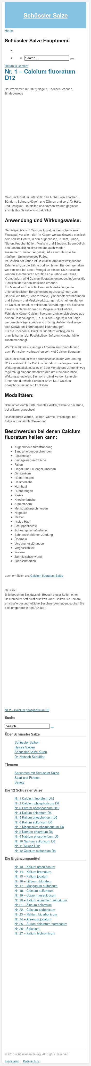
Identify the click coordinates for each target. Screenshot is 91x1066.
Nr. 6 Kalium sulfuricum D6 (33, 822)
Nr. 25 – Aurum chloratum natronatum (41, 923)
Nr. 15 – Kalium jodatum (31, 876)
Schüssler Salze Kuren (31, 751)
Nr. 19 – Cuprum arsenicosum (35, 895)
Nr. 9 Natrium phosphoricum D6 (36, 836)
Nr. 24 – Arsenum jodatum (33, 919)
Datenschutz (31, 1061)
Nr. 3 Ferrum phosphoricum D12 (37, 807)
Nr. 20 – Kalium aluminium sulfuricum (41, 900)
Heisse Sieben (25, 747)
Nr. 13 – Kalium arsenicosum (35, 866)
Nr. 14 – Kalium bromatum (33, 871)
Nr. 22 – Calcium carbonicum (35, 909)
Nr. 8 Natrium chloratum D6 (34, 831)
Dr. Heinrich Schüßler (29, 756)
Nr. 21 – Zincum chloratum (33, 904)
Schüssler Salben (27, 742)
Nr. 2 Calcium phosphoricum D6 (37, 803)
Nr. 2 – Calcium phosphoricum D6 (27, 710)
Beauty (20, 782)
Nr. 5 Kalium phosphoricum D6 (36, 817)
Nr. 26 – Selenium (27, 928)
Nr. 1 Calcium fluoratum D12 (34, 798)
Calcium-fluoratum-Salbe (46, 575)
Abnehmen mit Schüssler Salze (37, 772)
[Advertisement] (45, 144)
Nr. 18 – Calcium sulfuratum (34, 890)
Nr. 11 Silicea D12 (27, 845)
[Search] (72, 59)
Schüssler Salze (46, 15)
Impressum (12, 1061)
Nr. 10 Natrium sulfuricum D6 (35, 841)
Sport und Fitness (27, 777)
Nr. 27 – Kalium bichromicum (35, 933)
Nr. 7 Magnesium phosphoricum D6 (39, 826)
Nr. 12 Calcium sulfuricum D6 (35, 850)
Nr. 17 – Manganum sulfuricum (36, 885)
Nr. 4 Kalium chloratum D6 (33, 812)
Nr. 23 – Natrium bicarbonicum (36, 914)
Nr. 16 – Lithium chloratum (33, 881)
